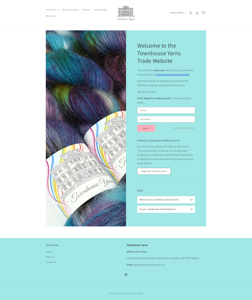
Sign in (146, 128)
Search (49, 251)
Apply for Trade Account (154, 171)
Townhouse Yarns (121, 293)
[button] (52, 10)
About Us (50, 256)
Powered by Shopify (135, 293)
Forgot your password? (184, 128)
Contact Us (51, 262)
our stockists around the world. (172, 74)
